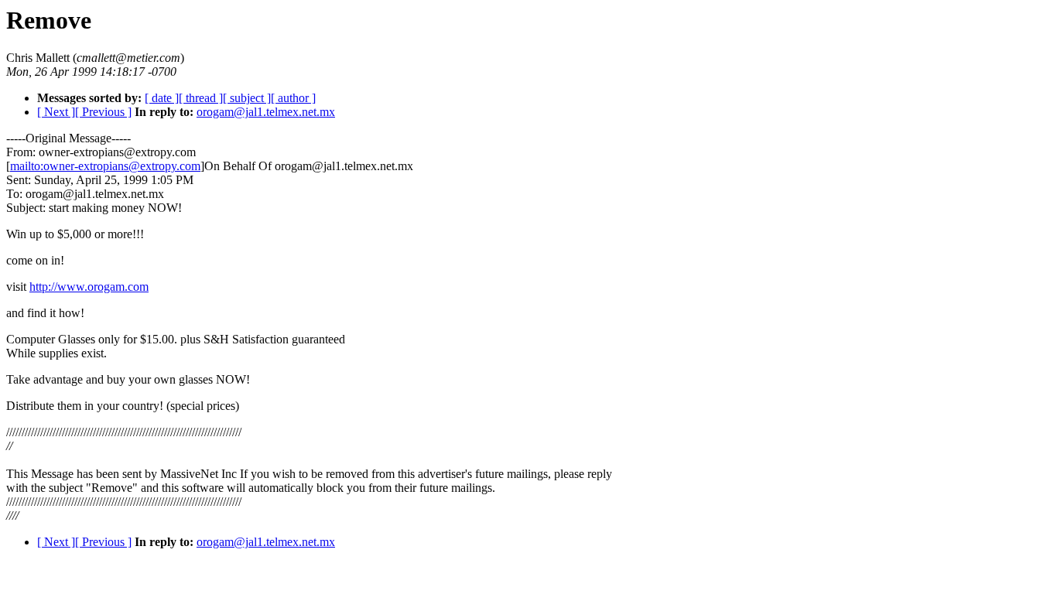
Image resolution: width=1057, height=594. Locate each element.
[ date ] (162, 97)
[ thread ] (201, 97)
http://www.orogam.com (89, 286)
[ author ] (293, 97)
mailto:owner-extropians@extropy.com (105, 165)
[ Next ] (56, 111)
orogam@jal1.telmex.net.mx (266, 111)
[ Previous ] (103, 111)
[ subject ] (247, 97)
